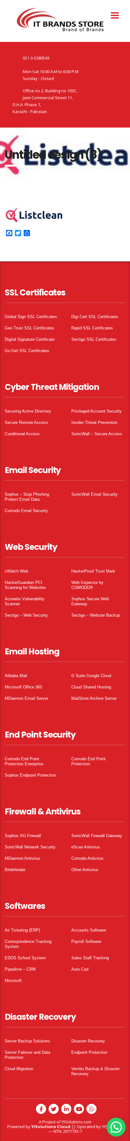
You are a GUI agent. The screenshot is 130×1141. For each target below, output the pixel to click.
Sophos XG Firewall (23, 835)
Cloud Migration (19, 1068)
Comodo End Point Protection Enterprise (24, 761)
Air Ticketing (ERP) (22, 930)
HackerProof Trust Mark (93, 571)
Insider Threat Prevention (94, 422)
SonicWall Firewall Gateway (96, 835)
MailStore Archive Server (94, 698)
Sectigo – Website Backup (95, 615)
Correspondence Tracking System (28, 944)
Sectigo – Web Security (26, 615)
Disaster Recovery (88, 1041)
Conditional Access (22, 433)
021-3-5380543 (36, 58)
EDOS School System (25, 958)
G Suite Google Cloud (91, 675)
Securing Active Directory (28, 411)
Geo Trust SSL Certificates (29, 328)
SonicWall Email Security (94, 494)
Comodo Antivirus (87, 858)
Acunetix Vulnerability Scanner (24, 601)
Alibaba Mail (16, 675)
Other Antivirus (84, 869)
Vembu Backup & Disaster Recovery (95, 1071)
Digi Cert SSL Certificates (94, 316)
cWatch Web (16, 571)
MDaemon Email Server (26, 698)
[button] (116, 1127)
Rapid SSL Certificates (92, 328)
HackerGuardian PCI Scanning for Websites (25, 585)
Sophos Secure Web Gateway (90, 601)
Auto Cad (79, 969)
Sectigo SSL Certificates (93, 339)
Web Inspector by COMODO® (87, 585)
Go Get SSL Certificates (27, 350)
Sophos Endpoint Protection (30, 775)
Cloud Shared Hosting (91, 687)
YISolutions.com (77, 1122)
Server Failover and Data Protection (27, 1055)
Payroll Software (86, 941)
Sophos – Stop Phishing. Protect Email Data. (27, 497)
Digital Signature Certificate (30, 339)
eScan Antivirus (85, 847)
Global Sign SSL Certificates (31, 316)
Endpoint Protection (89, 1052)
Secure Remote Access (26, 422)
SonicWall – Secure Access (96, 433)
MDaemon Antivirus (22, 858)
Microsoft (13, 980)
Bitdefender (15, 869)
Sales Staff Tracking (90, 958)
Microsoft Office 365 (23, 687)
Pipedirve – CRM (20, 969)
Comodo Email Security (26, 510)
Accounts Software (88, 930)
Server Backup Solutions (27, 1041)
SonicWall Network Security (30, 847)
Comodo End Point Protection (88, 761)
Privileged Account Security (96, 411)
